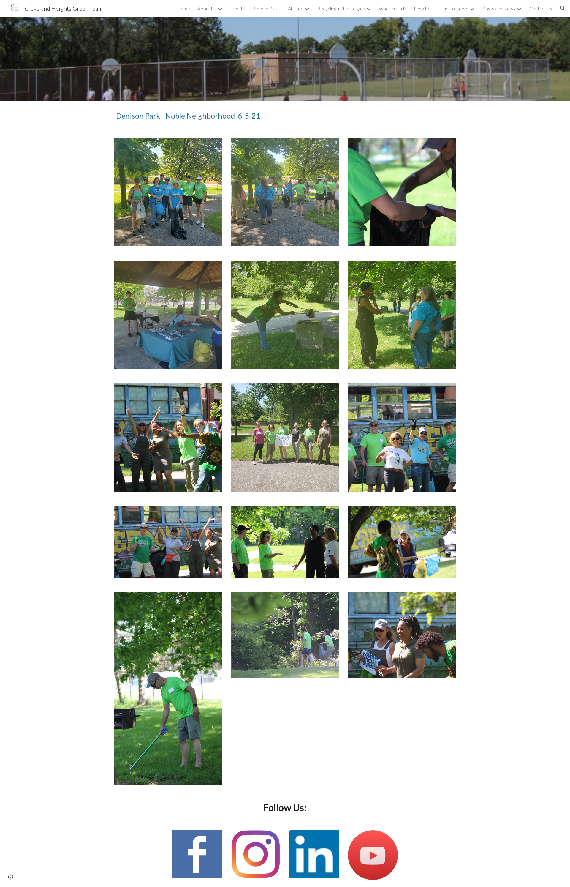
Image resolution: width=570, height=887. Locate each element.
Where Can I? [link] (392, 8)
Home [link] (183, 8)
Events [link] (237, 8)
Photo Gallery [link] (454, 8)
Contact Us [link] (540, 8)
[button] (563, 8)
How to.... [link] (423, 8)
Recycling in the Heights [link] (341, 8)
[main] (226, 115)
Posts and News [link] (498, 8)
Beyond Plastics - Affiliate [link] (277, 8)
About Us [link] (207, 8)
